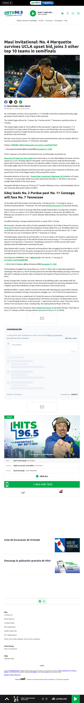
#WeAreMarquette (27, 145)
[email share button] (15, 102)
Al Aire (41, 20)
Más (66, 20)
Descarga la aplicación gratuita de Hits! (27, 560)
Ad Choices (33, 672)
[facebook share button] (5, 102)
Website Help (9, 659)
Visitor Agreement (63, 671)
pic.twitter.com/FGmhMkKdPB (16, 260)
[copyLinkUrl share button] (20, 102)
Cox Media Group (14, 671)
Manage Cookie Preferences (12, 675)
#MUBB (15, 145)
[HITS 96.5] (42, 3)
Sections (6, 3)
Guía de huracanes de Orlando (22, 539)
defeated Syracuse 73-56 (56, 206)
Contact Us (8, 615)
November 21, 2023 (44, 149)
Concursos (49, 20)
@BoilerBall (35, 257)
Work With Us (9, 619)
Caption (74, 95)
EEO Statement (9, 627)
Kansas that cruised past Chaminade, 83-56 (48, 176)
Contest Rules (9, 623)
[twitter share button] (10, 102)
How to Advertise (10, 649)
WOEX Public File (10, 631)
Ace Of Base (42, 14)
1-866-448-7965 (42, 484)
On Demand (58, 20)
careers (47, 672)
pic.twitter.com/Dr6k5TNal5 (46, 145)
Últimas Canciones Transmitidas (27, 20)
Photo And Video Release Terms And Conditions (22, 639)
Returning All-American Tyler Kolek (18, 158)
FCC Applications (10, 635)
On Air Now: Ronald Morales (42, 454)
